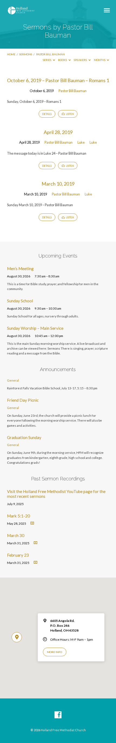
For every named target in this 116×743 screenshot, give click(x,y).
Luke (81, 142)
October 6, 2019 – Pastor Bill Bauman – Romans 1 (58, 80)
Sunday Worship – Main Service (35, 328)
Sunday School (20, 300)
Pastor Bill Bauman (50, 54)
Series (47, 59)
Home (11, 54)
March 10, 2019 (58, 184)
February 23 (18, 555)
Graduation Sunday (24, 437)
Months (100, 59)
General (13, 380)
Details (47, 114)
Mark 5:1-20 (18, 515)
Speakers (80, 59)
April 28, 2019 (58, 132)
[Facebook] (58, 715)
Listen (69, 114)
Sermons (25, 54)
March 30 (15, 535)
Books (62, 59)
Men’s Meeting (20, 268)
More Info (54, 652)
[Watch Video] (32, 523)
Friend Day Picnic (23, 400)
